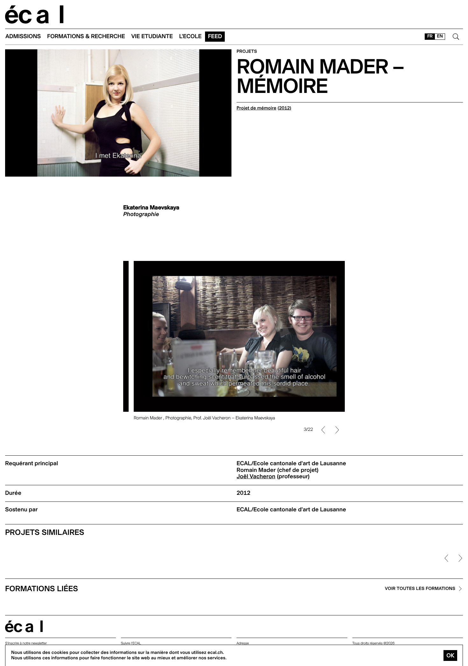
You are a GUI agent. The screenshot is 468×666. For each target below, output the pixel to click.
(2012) (284, 108)
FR (430, 36)
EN (440, 36)
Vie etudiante (152, 36)
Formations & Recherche (86, 36)
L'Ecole (190, 36)
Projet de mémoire (256, 108)
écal (24, 626)
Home (34, 14)
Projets (247, 51)
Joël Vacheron (256, 476)
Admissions (23, 36)
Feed (215, 36)
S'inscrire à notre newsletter (26, 643)
